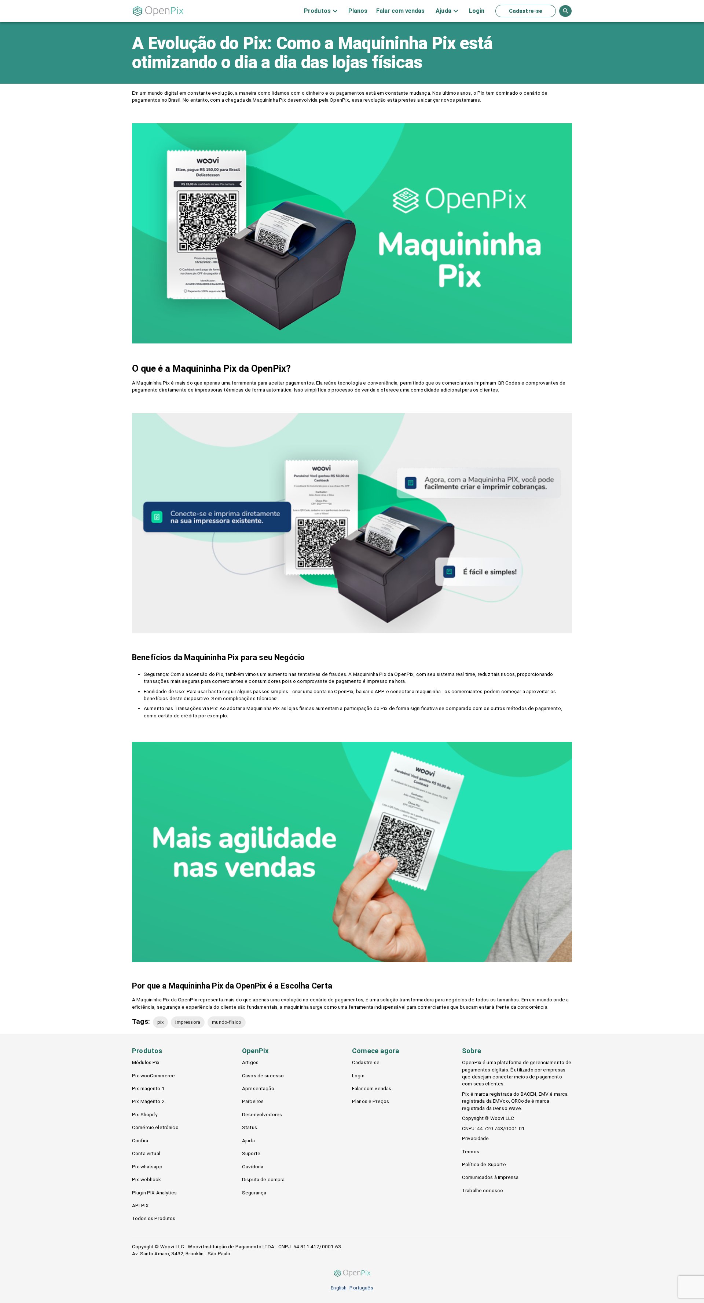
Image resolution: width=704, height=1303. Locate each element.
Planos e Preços (370, 1101)
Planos (357, 11)
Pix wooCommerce (153, 1075)
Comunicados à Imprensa (490, 1177)
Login (476, 11)
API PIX (140, 1205)
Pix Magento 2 (148, 1101)
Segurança (254, 1192)
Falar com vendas (400, 11)
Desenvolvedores (262, 1114)
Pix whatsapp (147, 1166)
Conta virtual (146, 1153)
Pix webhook (146, 1179)
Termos (470, 1151)
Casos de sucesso (263, 1075)
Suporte (251, 1153)
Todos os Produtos (153, 1218)
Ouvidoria (252, 1166)
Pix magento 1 (148, 1088)
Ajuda (248, 1140)
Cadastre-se (526, 11)
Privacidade (475, 1138)
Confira (140, 1140)
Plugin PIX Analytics (154, 1192)
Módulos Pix (146, 1062)
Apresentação (258, 1088)
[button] (160, 1022)
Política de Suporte (484, 1164)
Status (249, 1127)
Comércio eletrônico (155, 1127)
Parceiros (253, 1101)
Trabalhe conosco (482, 1190)
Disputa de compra (263, 1179)
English (338, 1288)
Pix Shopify (145, 1114)
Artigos (250, 1062)
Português (361, 1288)
